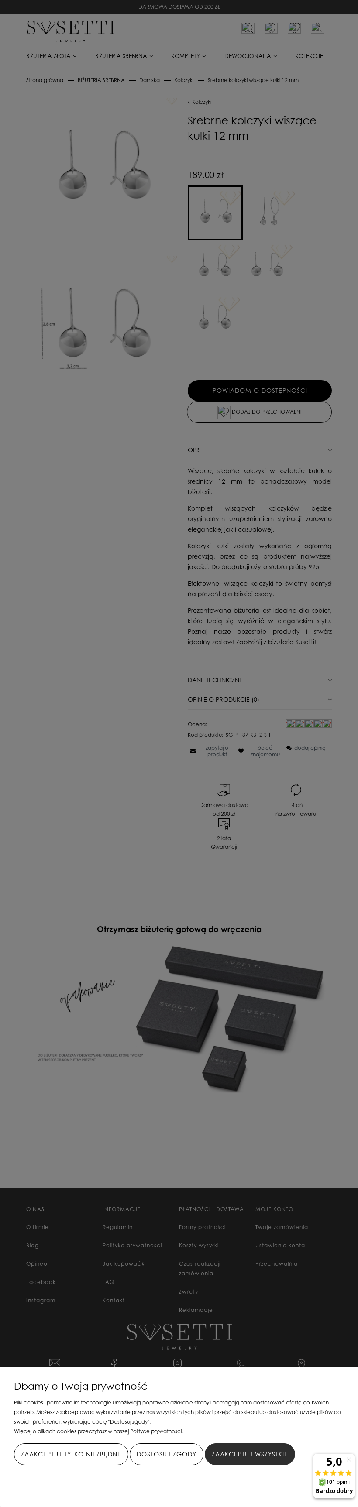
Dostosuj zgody (166, 1454)
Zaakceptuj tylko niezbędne (71, 1454)
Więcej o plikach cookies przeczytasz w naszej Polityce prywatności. (98, 1431)
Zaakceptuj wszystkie (250, 1454)
